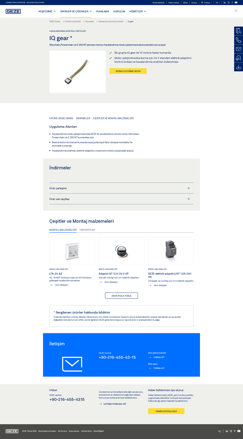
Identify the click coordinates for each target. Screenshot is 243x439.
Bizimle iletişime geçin (128, 71)
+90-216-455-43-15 (117, 357)
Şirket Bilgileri (99, 431)
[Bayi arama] (238, 57)
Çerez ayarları (74, 431)
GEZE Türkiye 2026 (29, 431)
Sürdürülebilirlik (158, 3)
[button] (206, 3)
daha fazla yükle (121, 296)
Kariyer (194, 3)
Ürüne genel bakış (61, 118)
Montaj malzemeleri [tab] (63, 229)
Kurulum (119, 11)
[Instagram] (229, 3)
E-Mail (156, 320)
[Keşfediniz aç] (55, 11)
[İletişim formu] (238, 49)
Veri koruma (62, 431)
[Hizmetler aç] (145, 11)
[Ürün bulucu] (238, 31)
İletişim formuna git (115, 404)
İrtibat (53, 390)
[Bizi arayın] (238, 40)
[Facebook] (232, 3)
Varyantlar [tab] (87, 229)
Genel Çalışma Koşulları (47, 431)
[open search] (236, 11)
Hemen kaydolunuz (166, 411)
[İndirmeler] (238, 66)
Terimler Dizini (86, 431)
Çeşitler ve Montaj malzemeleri (113, 118)
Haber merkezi (173, 3)
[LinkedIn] (225, 3)
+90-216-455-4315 (67, 399)
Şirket (185, 3)
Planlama (102, 11)
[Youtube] (236, 3)
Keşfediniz (45, 11)
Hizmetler (136, 11)
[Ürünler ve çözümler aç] (91, 11)
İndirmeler (83, 118)
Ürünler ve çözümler (74, 11)
